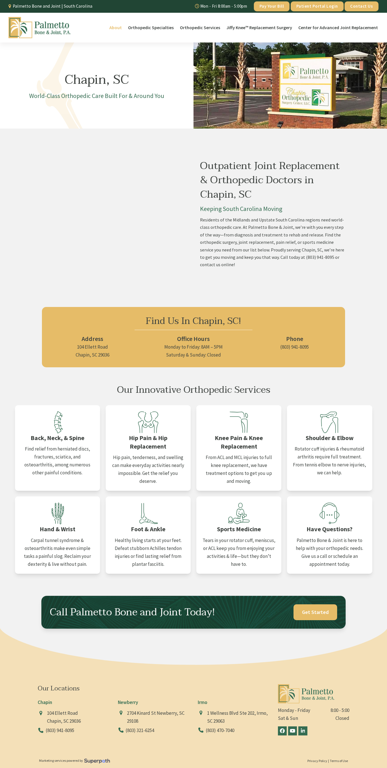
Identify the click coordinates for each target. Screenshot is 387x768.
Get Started (315, 612)
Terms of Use (339, 761)
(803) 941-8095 (320, 257)
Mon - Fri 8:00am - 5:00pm (223, 6)
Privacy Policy (317, 761)
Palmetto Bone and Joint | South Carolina (52, 6)
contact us (210, 264)
